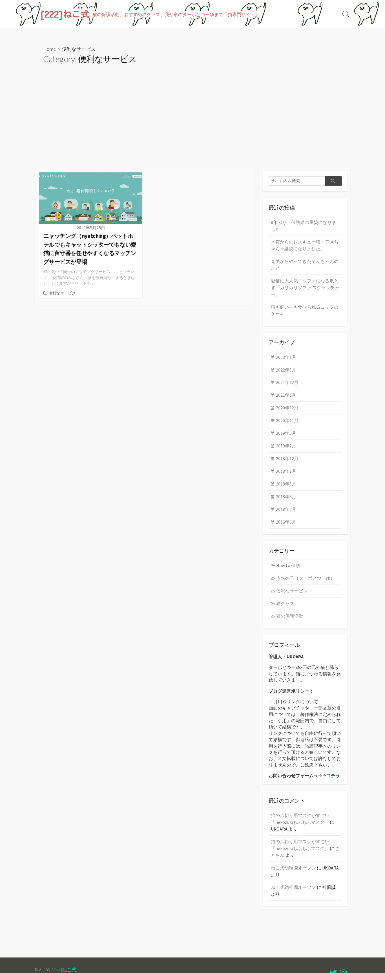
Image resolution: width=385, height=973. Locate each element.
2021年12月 (287, 382)
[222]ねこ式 (63, 969)
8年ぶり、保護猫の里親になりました (303, 225)
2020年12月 (287, 407)
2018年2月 (286, 509)
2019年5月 (286, 433)
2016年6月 (286, 522)
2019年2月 (286, 446)
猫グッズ (285, 603)
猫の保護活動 (289, 616)
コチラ (333, 775)
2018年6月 (286, 484)
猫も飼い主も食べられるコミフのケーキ (304, 310)
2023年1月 (286, 357)
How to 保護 (288, 565)
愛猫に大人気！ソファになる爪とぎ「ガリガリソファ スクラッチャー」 (305, 287)
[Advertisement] (192, 125)
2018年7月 (286, 471)
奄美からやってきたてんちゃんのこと (304, 264)
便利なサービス (62, 293)
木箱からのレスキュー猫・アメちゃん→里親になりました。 (304, 245)
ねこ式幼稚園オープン (293, 868)
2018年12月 (287, 458)
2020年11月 (287, 420)
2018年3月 (286, 496)
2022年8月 (286, 370)
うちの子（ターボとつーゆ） (305, 578)
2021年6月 (286, 395)
